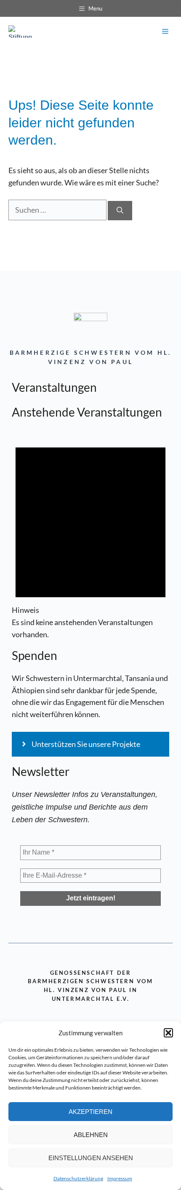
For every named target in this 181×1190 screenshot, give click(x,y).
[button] (168, 1033)
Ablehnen (91, 1134)
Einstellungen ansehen (90, 1157)
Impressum (119, 1178)
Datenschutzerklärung (78, 1178)
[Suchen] (120, 210)
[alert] (90, 535)
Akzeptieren (90, 1111)
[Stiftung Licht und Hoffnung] (22, 31)
